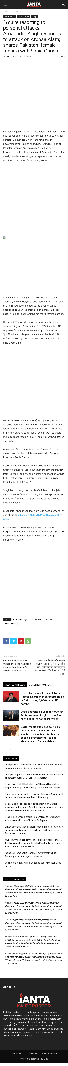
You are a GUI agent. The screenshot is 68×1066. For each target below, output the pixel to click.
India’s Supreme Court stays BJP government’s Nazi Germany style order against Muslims (31, 855)
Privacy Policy (17, 1053)
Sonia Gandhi (10, 623)
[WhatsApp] (28, 641)
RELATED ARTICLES (15, 685)
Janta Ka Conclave (49, 1053)
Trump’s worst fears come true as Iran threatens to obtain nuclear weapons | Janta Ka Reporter (34, 766)
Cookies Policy (32, 1053)
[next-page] (10, 749)
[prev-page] (5, 749)
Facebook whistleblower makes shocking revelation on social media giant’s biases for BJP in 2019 (17, 665)
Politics (26, 17)
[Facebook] (6, 641)
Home (6, 11)
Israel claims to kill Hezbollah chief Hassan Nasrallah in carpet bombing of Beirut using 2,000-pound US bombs (32, 786)
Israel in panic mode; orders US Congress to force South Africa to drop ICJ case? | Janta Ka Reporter (32, 819)
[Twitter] (13, 641)
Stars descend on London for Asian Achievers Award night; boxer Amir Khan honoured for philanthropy (42, 715)
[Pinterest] (21, 641)
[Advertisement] (34, 94)
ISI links (49, 619)
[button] (5, 4)
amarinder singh (20, 619)
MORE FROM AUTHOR (40, 685)
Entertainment (18, 11)
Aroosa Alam (36, 619)
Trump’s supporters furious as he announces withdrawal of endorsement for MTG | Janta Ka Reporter (34, 776)
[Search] (63, 4)
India (20, 17)
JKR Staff (10, 56)
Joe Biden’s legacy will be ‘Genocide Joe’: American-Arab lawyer (33, 864)
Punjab (34, 17)
